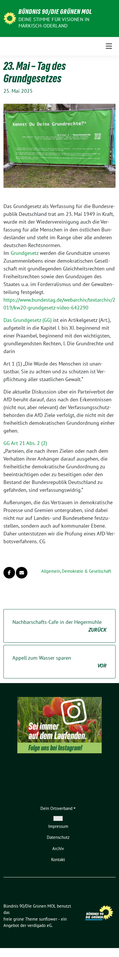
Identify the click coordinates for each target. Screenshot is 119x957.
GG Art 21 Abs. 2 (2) (25, 443)
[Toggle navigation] (109, 46)
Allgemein (50, 571)
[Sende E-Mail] (21, 572)
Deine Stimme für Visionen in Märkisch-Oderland (54, 22)
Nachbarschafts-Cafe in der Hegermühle (59, 626)
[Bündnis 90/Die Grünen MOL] (9, 17)
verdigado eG (39, 925)
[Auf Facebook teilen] (9, 572)
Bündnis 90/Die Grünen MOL (55, 11)
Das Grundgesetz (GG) (27, 320)
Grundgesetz (24, 253)
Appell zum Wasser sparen (59, 661)
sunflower (48, 919)
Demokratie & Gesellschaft (86, 571)
